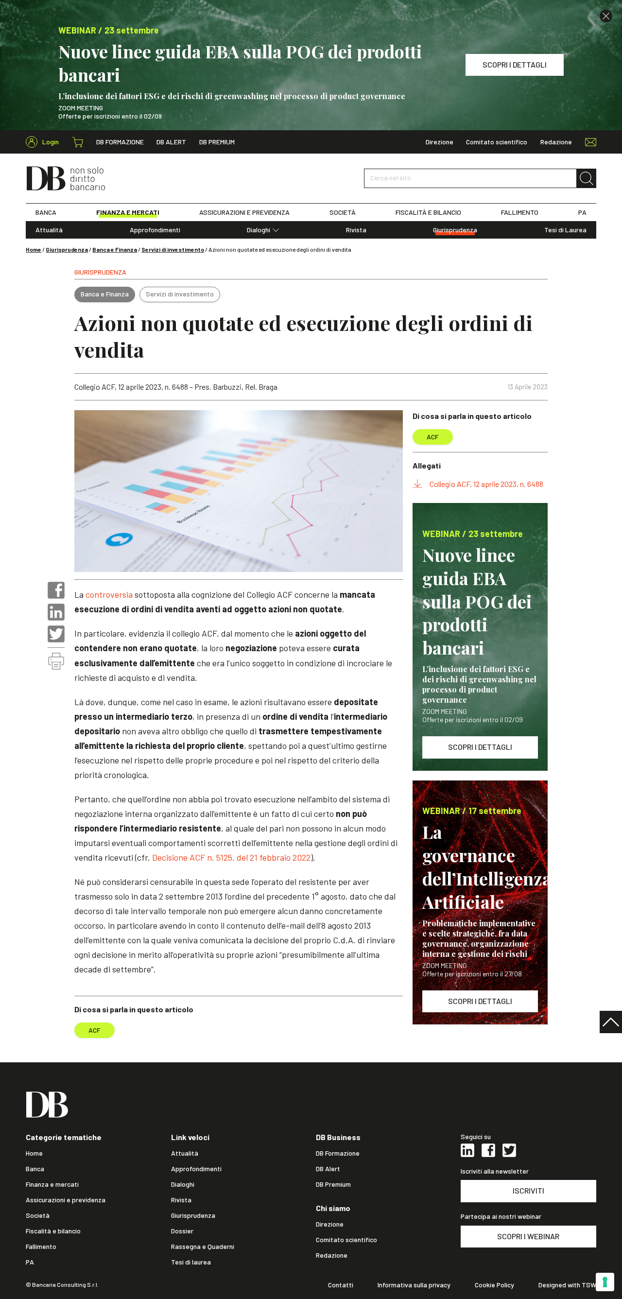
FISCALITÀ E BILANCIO (428, 212)
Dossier (182, 1231)
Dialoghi (258, 230)
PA (582, 212)
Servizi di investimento (172, 249)
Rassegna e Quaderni (202, 1246)
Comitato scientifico (496, 142)
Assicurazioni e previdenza (65, 1200)
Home (33, 249)
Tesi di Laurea (565, 230)
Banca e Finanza (114, 249)
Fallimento (41, 1246)
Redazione (556, 142)
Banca (35, 1169)
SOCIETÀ (342, 212)
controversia (109, 594)
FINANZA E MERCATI (127, 212)
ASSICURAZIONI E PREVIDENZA (244, 212)
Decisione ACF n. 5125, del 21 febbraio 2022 (231, 857)
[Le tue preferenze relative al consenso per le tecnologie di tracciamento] (605, 1282)
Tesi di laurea (191, 1262)
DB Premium (217, 142)
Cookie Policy (494, 1285)
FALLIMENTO (519, 212)
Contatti (340, 1285)
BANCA (45, 212)
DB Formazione (120, 142)
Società (38, 1215)
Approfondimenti (155, 230)
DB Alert (171, 142)
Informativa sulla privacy (414, 1285)
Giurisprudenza (455, 230)
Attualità (49, 230)
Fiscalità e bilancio (53, 1231)
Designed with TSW (567, 1285)
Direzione (439, 142)
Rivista (356, 230)
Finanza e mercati (52, 1184)
